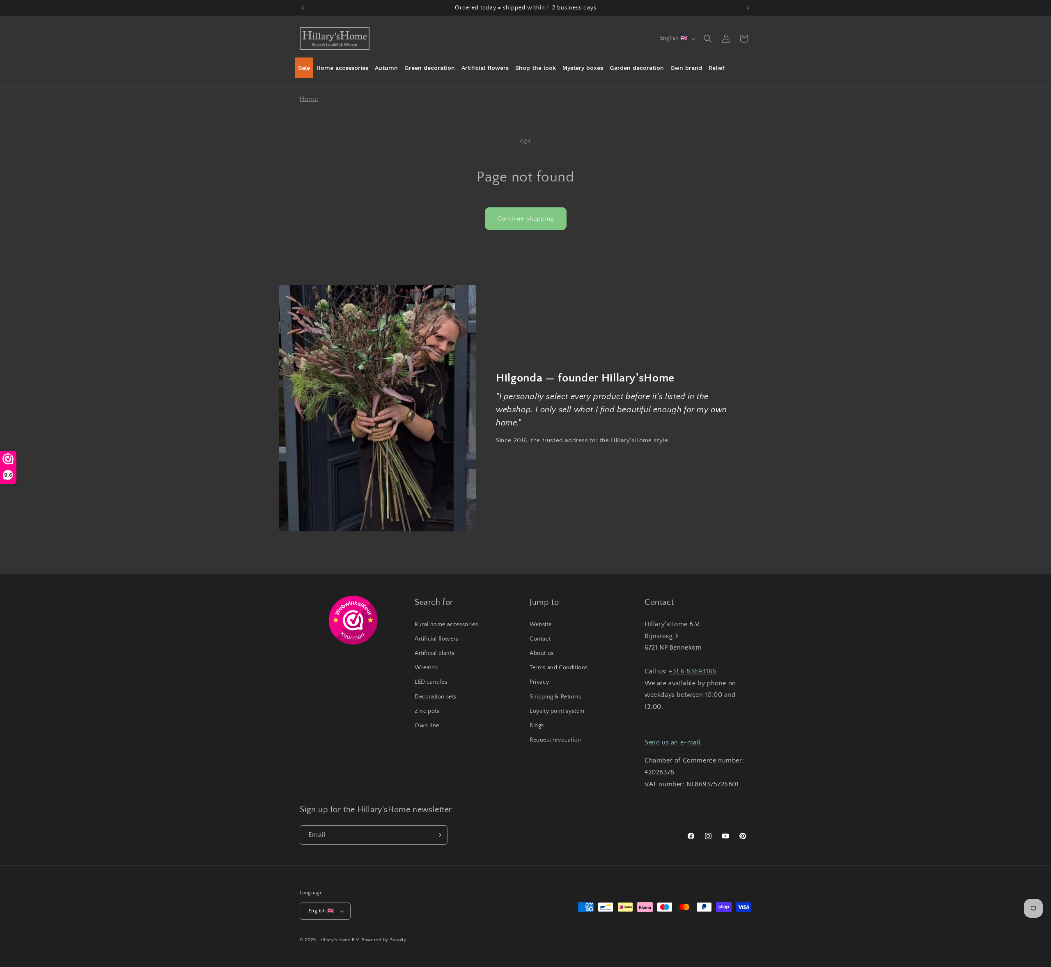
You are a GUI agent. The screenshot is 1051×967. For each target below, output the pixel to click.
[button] (708, 39)
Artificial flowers (437, 639)
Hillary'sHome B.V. (339, 939)
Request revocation (555, 740)
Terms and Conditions (559, 667)
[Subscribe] (438, 835)
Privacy (539, 682)
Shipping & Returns (555, 697)
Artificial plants (434, 653)
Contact (540, 639)
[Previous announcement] (303, 8)
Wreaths (426, 667)
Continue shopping (525, 218)
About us (542, 653)
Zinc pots (427, 711)
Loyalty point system (557, 711)
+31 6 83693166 (692, 671)
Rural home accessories (446, 624)
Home (309, 99)
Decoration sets (436, 697)
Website (540, 624)
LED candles (431, 682)
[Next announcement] (748, 8)
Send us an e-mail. (673, 742)
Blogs (537, 725)
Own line (427, 725)
